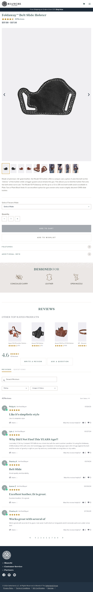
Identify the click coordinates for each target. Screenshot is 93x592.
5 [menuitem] (46, 538)
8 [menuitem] (54, 538)
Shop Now (59, 9)
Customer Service (13, 566)
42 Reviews (19, 19)
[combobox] (15, 388)
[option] (46, 94)
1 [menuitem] (35, 538)
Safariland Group (51, 586)
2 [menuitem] (38, 538)
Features (7, 247)
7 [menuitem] (52, 538)
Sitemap (50, 588)
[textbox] (90, 399)
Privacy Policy (8, 588)
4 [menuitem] (43, 538)
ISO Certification (39, 588)
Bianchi (8, 563)
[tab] (33, 361)
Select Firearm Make (10, 203)
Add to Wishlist (46, 237)
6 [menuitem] (49, 538)
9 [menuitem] (57, 538)
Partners (8, 570)
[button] (13, 423)
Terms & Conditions (23, 588)
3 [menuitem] (40, 538)
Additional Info (11, 254)
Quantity (5, 214)
